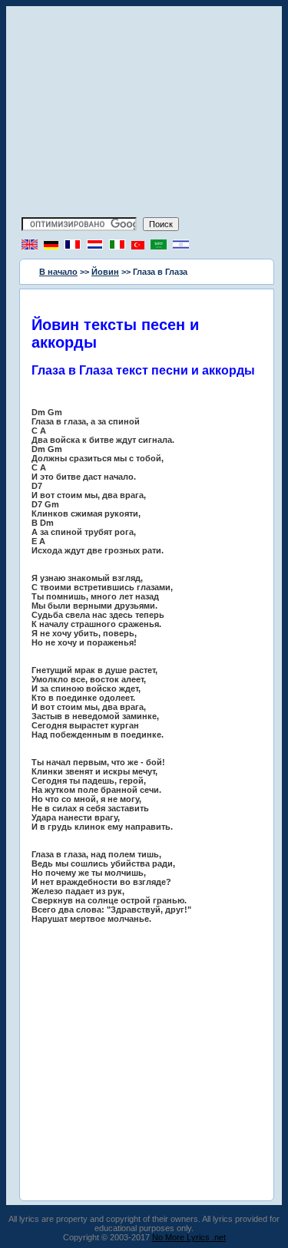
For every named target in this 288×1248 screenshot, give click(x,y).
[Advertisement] (144, 114)
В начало (58, 271)
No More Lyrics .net (189, 1237)
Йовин (105, 271)
